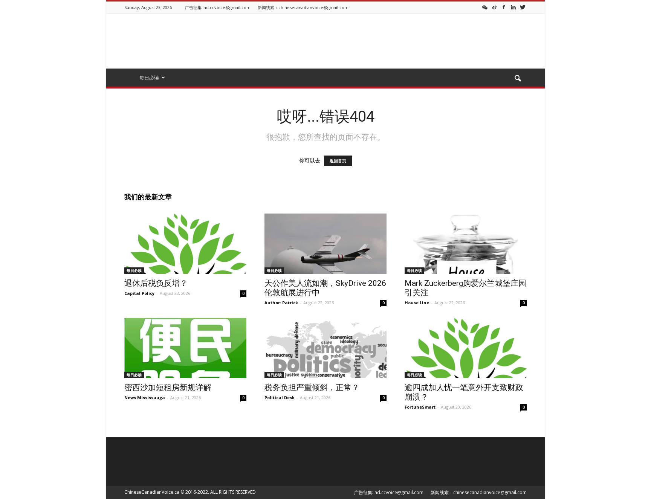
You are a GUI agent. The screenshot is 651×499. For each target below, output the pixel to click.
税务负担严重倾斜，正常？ (311, 387)
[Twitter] (522, 6)
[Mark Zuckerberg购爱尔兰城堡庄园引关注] (466, 244)
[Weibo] (494, 6)
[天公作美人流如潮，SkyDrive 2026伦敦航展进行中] (325, 244)
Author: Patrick (281, 302)
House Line (417, 302)
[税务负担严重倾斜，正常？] (325, 348)
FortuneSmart (420, 407)
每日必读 (134, 270)
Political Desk (279, 397)
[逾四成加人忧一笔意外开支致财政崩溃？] (466, 348)
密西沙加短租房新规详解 (167, 387)
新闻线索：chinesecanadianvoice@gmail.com (303, 7)
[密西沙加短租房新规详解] (185, 348)
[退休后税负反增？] (185, 244)
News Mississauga (144, 397)
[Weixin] (485, 6)
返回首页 (338, 161)
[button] (518, 79)
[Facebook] (504, 6)
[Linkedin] (513, 6)
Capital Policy (139, 293)
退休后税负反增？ (156, 283)
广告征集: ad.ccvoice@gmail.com (218, 7)
